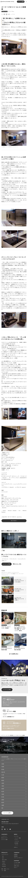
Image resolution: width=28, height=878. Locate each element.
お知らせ (15, 847)
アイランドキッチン (13, 558)
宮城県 (2, 766)
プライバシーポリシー (18, 857)
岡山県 (2, 791)
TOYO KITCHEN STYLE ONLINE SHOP (9, 823)
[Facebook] (4, 14)
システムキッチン (15, 572)
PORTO (3, 861)
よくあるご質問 (17, 862)
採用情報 (15, 856)
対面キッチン (4, 560)
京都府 (2, 783)
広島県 (2, 794)
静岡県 (2, 777)
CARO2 (3, 863)
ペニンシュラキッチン (22, 558)
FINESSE (4, 866)
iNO (3, 856)
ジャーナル (7, 735)
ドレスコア (21, 573)
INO (3, 572)
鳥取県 (2, 788)
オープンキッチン (5, 558)
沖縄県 (2, 805)
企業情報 (15, 854)
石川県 (2, 774)
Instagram (2, 829)
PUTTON (4, 864)
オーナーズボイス (8, 572)
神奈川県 (3, 772)
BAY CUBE (4, 859)
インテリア (17, 841)
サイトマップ (16, 864)
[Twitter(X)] (2, 14)
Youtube (10, 829)
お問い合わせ (16, 865)
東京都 (2, 769)
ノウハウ (16, 844)
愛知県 (2, 780)
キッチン (16, 839)
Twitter (7, 829)
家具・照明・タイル (5, 868)
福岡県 (2, 799)
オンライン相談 (4, 839)
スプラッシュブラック (6, 573)
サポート (15, 867)
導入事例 (11, 735)
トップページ (3, 735)
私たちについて (4, 837)
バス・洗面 (3, 870)
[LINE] (6, 14)
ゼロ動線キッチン (14, 573)
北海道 (2, 763)
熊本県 (2, 802)
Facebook (4, 829)
